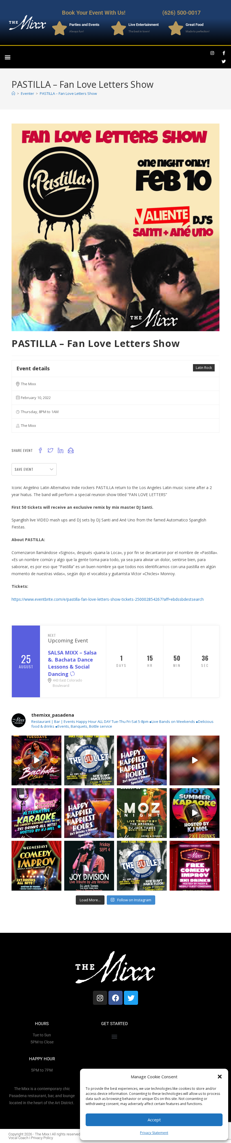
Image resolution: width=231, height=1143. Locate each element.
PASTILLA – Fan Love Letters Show (68, 93)
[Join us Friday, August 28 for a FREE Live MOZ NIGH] (142, 813)
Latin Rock (204, 367)
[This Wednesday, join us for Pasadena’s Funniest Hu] (194, 866)
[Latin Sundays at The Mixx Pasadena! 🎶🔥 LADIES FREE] (194, 760)
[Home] (13, 93)
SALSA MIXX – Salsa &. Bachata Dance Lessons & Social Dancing (72, 663)
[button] (220, 1076)
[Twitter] (224, 61)
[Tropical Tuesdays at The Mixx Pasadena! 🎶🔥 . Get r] (36, 760)
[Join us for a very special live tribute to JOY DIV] (89, 866)
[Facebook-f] (224, 53)
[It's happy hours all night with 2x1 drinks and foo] (89, 813)
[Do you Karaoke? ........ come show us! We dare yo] (36, 813)
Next (52, 635)
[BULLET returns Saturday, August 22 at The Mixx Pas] (89, 760)
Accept (154, 1119)
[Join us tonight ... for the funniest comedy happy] (36, 866)
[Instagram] (212, 53)
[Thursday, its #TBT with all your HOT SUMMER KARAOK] (194, 813)
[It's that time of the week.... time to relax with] (142, 760)
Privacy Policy (42, 1138)
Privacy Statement (154, 1132)
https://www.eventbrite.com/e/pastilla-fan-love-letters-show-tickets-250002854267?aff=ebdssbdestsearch (108, 599)
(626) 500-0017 (181, 12)
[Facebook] (115, 998)
